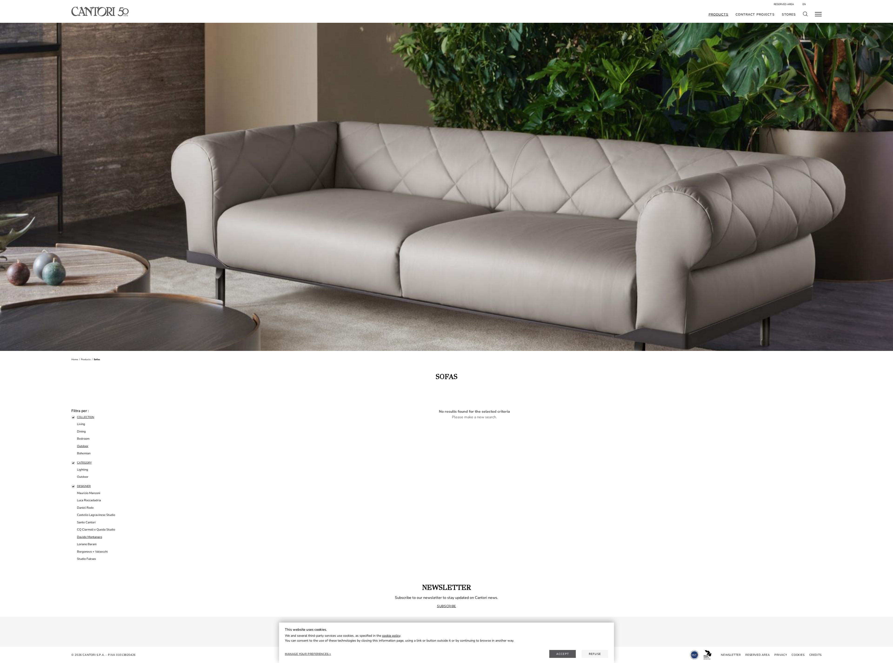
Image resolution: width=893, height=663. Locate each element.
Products (718, 14)
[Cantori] (99, 11)
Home (74, 359)
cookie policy (391, 635)
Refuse (595, 654)
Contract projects (755, 14)
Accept (562, 654)
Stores (789, 14)
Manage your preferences (307, 654)
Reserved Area (784, 4)
